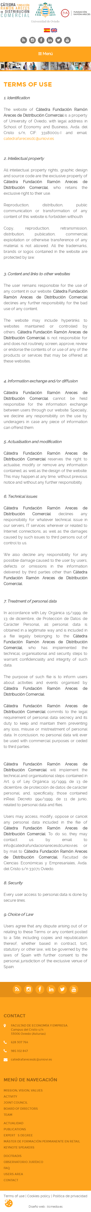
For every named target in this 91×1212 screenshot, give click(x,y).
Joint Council (16, 1102)
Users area (13, 1174)
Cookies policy (38, 1196)
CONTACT (11, 1180)
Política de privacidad (70, 1196)
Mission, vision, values (23, 1090)
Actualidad (13, 1123)
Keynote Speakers (19, 1147)
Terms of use (14, 1196)
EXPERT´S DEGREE (18, 1135)
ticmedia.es (55, 1206)
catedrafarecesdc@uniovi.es (29, 138)
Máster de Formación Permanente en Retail (42, 1141)
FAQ (7, 1168)
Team (8, 1114)
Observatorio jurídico (23, 1162)
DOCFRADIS (13, 1156)
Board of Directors (21, 1108)
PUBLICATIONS (15, 1129)
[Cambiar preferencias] (12, 1203)
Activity (10, 1096)
